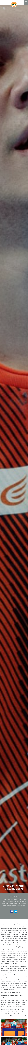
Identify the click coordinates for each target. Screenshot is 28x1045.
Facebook (11, 911)
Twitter (15, 911)
